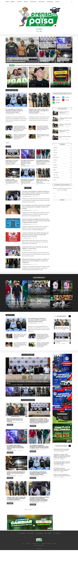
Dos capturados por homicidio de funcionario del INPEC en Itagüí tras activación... (28, 181)
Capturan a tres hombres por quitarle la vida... (64, 131)
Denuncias (62, 152)
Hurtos (62, 162)
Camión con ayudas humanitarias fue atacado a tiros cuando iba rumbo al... (12, 181)
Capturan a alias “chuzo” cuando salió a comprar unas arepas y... (42, 393)
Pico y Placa (62, 174)
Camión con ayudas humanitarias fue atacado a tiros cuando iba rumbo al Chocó (63, 59)
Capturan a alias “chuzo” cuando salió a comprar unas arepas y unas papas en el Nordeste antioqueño (39, 111)
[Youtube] (40, 31)
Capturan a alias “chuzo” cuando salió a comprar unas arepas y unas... (42, 181)
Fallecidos (62, 159)
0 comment (63, 329)
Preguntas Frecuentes (35, 543)
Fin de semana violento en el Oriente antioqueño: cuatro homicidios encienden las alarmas (61, 290)
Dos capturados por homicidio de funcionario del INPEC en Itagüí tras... (28, 393)
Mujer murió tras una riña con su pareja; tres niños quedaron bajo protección (22, 58)
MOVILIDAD (26, 1)
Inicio (23, 543)
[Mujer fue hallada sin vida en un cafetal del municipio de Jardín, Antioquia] (32, 136)
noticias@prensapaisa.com (11, 61)
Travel (62, 179)
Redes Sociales (33, 1)
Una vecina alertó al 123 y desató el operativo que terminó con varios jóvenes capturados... (31, 65)
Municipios (13, 1)
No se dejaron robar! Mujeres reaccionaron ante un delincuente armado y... (12, 393)
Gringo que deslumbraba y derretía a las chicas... (65, 118)
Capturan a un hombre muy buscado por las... (64, 112)
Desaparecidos (62, 157)
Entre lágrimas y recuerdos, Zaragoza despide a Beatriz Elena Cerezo (61, 306)
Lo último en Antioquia (11, 90)
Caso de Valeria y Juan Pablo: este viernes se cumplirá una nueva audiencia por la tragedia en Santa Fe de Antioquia (43, 128)
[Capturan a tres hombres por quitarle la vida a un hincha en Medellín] (55, 132)
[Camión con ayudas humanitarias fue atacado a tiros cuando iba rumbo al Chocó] (13, 173)
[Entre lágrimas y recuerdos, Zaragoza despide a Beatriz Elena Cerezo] (61, 302)
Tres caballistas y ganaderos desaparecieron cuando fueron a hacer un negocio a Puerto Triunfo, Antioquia (47, 59)
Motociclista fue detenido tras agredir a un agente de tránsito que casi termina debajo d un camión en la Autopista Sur (35, 261)
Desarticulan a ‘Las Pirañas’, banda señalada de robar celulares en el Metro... (12, 162)
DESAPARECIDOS (50, 1)
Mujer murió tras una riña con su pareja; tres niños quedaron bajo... (62, 328)
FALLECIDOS (19, 1)
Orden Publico (62, 172)
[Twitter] (37, 31)
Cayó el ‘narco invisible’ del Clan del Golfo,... (65, 125)
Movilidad (62, 164)
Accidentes (62, 147)
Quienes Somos (28, 543)
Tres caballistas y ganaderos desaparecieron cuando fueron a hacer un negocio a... (43, 162)
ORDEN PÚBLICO (41, 1)
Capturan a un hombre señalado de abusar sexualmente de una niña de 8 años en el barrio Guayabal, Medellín (20, 136)
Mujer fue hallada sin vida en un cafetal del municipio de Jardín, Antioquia (43, 135)
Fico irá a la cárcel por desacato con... (65, 137)
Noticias (7, 1)
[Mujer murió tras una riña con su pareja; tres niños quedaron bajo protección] (22, 50)
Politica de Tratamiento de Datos (46, 543)
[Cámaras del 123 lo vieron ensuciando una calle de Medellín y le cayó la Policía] (13, 251)
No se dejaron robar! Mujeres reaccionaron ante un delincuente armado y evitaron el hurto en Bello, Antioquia (64, 46)
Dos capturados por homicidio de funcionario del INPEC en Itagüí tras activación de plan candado (14, 111)
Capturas (62, 149)
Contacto (54, 543)
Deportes (57, 1)
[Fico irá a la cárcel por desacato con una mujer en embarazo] (55, 138)
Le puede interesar (61, 316)
